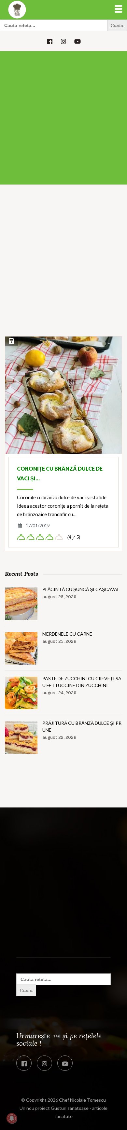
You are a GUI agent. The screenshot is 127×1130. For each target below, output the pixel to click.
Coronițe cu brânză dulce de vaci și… (60, 473)
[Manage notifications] (12, 1118)
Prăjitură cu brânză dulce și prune (81, 726)
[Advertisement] (63, 117)
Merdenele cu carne (67, 634)
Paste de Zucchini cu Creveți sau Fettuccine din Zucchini (81, 682)
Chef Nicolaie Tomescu (82, 1100)
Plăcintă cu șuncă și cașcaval (81, 589)
